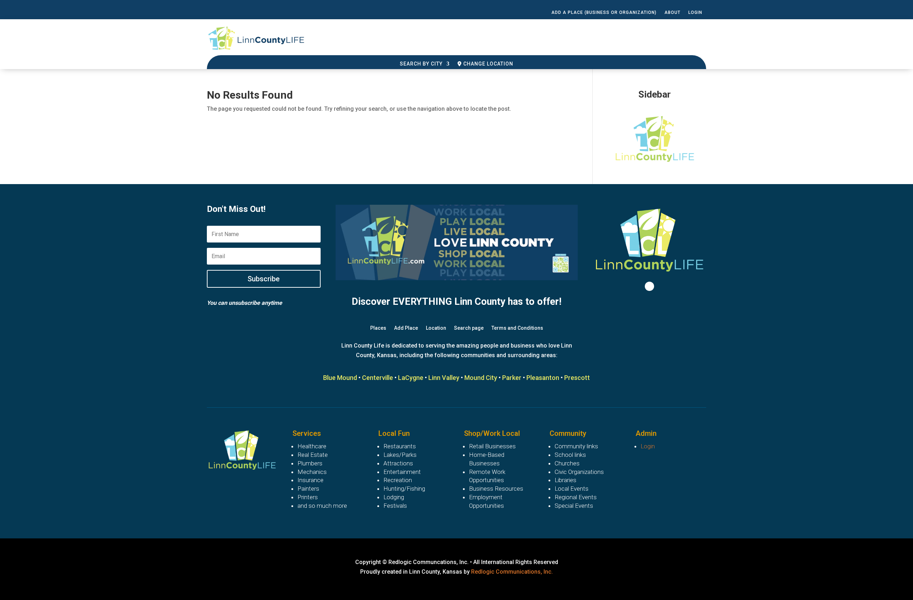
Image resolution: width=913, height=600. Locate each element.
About (672, 12)
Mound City (480, 377)
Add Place (406, 328)
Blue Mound (340, 377)
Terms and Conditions (517, 328)
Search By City (421, 64)
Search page (469, 328)
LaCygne (410, 377)
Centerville (377, 377)
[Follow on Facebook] (649, 286)
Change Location (487, 64)
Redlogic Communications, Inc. (512, 571)
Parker (511, 377)
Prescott (577, 377)
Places (378, 328)
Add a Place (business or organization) (604, 12)
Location (436, 328)
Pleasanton (542, 377)
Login (695, 12)
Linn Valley (443, 377)
